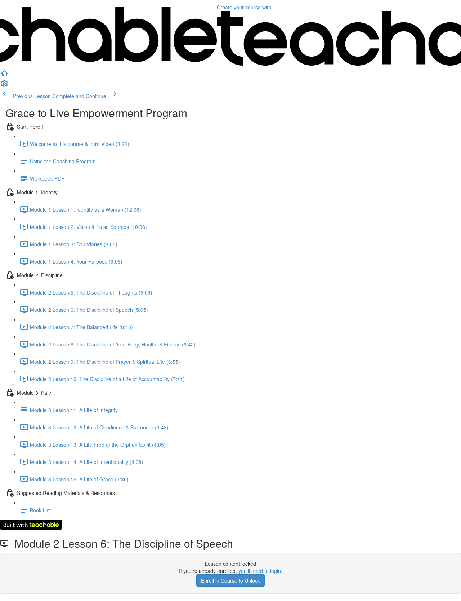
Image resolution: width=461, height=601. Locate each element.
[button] (4, 75)
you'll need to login (259, 570)
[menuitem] (4, 85)
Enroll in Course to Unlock (230, 580)
